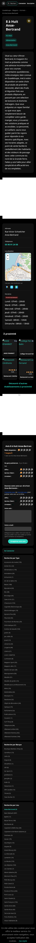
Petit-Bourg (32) (9, 880)
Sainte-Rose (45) (9, 909)
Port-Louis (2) (8, 895)
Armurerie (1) (8, 577)
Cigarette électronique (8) (13, 607)
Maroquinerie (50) (10, 673)
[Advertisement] (18, 198)
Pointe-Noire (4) (9, 887)
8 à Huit (22, 10)
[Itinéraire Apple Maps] (16, 287)
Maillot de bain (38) (10, 670)
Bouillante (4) (8, 824)
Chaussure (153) (9, 603)
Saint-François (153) (11, 902)
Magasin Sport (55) (10, 662)
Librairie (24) (8, 644)
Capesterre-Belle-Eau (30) (12, 828)
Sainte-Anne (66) (9, 906)
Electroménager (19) (11, 610)
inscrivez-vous (22, 492)
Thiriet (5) (7, 793)
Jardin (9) (7, 633)
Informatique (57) (10, 625)
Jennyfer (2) (8, 778)
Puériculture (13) (10, 714)
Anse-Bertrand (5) (10, 809)
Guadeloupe (6, 10)
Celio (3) (7, 756)
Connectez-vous (9, 492)
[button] (18, 265)
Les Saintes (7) (9, 869)
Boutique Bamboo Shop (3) (13, 749)
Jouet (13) (7, 640)
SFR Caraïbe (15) (9, 790)
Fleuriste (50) (8, 618)
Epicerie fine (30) (10, 614)
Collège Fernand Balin (27, 354)
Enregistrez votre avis (18, 541)
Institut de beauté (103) (12, 629)
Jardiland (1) (8, 775)
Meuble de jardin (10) (11, 681)
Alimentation (11, 40)
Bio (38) (6, 592)
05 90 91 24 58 (11, 244)
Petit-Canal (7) (9, 883)
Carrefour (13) (9, 752)
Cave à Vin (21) (9, 599)
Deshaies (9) (8, 835)
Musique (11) (8, 696)
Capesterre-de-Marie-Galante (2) (15, 832)
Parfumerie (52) (9, 711)
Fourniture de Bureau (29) (13, 622)
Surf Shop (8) (8, 722)
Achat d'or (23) (9, 566)
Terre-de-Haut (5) (10, 913)
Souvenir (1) (8, 718)
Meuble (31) (8, 677)
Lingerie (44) (8, 647)
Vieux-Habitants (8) (10, 921)
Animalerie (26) (9, 573)
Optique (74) (8, 707)
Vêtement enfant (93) (11, 729)
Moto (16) (7, 688)
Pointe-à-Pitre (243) (10, 891)
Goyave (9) (7, 846)
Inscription (30, 3)
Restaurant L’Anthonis (11, 376)
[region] (18, 267)
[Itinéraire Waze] (12, 287)
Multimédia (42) (9, 692)
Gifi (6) (6, 767)
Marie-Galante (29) (10, 872)
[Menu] (4, 3)
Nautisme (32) (9, 699)
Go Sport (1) (8, 771)
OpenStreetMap (26, 280)
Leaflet (18, 280)
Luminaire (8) (8, 659)
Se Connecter (9, 551)
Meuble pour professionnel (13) (15, 685)
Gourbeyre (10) (9, 843)
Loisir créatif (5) (9, 655)
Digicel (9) (7, 760)
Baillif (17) (7, 817)
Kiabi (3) (7, 782)
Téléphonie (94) (9, 725)
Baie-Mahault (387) (10, 813)
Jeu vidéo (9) (8, 636)
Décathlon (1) (8, 764)
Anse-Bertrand (11, 45)
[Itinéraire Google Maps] (7, 287)
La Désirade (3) (9, 854)
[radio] (21, 498)
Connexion (22, 3)
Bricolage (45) (9, 596)
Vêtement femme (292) (12, 733)
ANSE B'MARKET (9, 353)
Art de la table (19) (10, 581)
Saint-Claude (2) (9, 898)
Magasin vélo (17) (10, 666)
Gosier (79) (8, 839)
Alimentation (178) (10, 570)
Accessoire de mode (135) (13, 562)
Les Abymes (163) (10, 865)
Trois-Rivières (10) (10, 917)
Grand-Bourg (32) (10, 850)
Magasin (15, 10)
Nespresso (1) (9, 786)
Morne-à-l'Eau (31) (10, 876)
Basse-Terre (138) (10, 820)
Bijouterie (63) (9, 588)
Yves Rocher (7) (9, 797)
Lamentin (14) (9, 858)
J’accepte (23, 941)
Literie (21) (7, 651)
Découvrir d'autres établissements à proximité (18, 385)
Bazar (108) (8, 584)
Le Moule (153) (9, 861)
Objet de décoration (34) (12, 703)
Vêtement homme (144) (12, 736)
